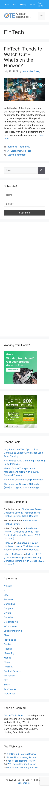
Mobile (7, 657)
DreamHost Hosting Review (21, 757)
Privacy (23, 4)
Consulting (9, 604)
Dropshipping (11, 622)
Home (7, 4)
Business (12, 146)
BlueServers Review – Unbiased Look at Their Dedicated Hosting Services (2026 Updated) (24, 512)
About (15, 4)
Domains (8, 617)
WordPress (9, 693)
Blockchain (16, 150)
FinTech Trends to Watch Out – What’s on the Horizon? (23, 57)
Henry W (8, 543)
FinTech (27, 150)
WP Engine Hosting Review (21, 764)
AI (8, 150)
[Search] (41, 170)
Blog (6, 595)
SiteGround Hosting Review (21, 754)
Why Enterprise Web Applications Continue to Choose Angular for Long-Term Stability (24, 452)
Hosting (8, 648)
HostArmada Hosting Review (22, 767)
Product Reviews (13, 671)
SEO (6, 680)
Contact (32, 4)
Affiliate (8, 586)
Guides (7, 644)
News (7, 662)
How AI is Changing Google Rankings (23, 479)
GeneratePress (24, 783)
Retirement (9, 675)
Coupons (8, 608)
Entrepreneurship (13, 630)
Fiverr (7, 635)
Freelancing (10, 639)
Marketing (9, 653)
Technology (24, 146)
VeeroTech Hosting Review (21, 760)
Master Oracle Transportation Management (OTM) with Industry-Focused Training (22, 471)
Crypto (7, 613)
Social (7, 684)
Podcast (8, 666)
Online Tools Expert (14, 715)
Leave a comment (16, 154)
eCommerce (10, 626)
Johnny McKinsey (13, 554)
